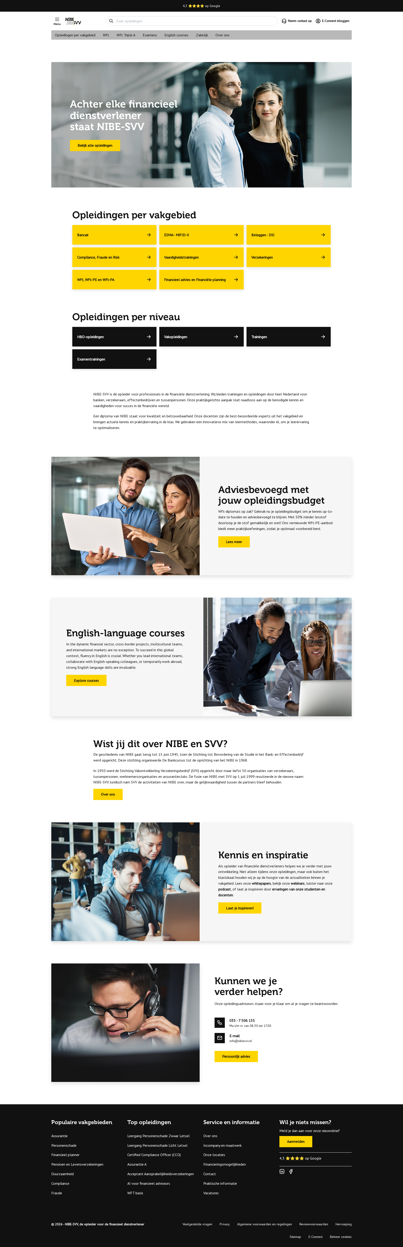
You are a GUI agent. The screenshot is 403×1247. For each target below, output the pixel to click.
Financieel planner (65, 1154)
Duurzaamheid (62, 1173)
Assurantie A (136, 1164)
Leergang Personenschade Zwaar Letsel (158, 1135)
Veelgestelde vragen (197, 1224)
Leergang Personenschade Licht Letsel (157, 1145)
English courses (176, 35)
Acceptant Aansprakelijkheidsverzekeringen (160, 1173)
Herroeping (344, 1224)
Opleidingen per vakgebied (75, 35)
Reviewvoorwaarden (313, 1224)
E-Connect (316, 1237)
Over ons (222, 35)
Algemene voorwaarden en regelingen (264, 1224)
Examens (150, 35)
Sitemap (295, 1237)
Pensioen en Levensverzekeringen (77, 1164)
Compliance (60, 1183)
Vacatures (211, 1193)
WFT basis (135, 1193)
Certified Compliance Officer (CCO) (154, 1154)
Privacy (225, 1224)
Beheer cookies (341, 1237)
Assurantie (59, 1135)
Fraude (56, 1193)
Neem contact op (300, 21)
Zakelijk (202, 35)
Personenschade (63, 1145)
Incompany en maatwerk (222, 1145)
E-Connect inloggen (335, 21)
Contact (209, 1173)
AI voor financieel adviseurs (148, 1183)
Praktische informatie (220, 1183)
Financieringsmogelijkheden (224, 1164)
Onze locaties (214, 1154)
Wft (106, 35)
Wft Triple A (126, 35)
